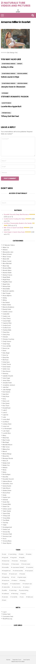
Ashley (19, 64)
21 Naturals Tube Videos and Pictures (15, 4)
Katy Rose (6, 396)
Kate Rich (6, 394)
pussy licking (24, 590)
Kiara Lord (6, 401)
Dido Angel (6, 353)
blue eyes (16, 564)
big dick (14, 557)
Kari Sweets (6, 392)
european (30, 571)
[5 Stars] (6, 52)
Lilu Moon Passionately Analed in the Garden (18, 223)
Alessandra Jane (8, 252)
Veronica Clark (7, 534)
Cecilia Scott (7, 325)
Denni (4, 350)
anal (4, 554)
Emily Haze (6, 362)
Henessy (5, 373)
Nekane (5, 467)
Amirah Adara (7, 270)
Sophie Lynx (6, 497)
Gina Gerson (6, 371)
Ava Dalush (6, 302)
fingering (6, 577)
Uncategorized (7, 527)
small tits (14, 597)
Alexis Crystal (7, 261)
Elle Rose (5, 360)
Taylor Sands (7, 511)
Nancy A (5, 461)
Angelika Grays (7, 282)
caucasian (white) (18, 567)
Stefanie (5, 93)
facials (23, 574)
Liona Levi (6, 426)
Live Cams (26, 659)
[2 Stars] (2, 52)
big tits (22, 557)
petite (5, 590)
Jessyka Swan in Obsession (13, 86)
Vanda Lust (6, 529)
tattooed (30, 597)
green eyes (22, 577)
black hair (6, 561)
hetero (15, 580)
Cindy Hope (6, 344)
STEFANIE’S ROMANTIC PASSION (14, 96)
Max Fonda (6, 440)
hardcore (6, 580)
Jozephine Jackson (9, 385)
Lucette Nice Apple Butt (11, 106)
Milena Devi (6, 449)
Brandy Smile (7, 309)
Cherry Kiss (6, 334)
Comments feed (8, 616)
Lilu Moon (6, 422)
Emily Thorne (7, 364)
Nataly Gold (6, 463)
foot (14, 577)
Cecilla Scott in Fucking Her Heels (14, 219)
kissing (23, 580)
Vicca (4, 538)
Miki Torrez (6, 447)
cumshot (30, 567)
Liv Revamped (7, 428)
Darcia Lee (6, 348)
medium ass (28, 584)
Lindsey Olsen (7, 424)
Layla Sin (5, 415)
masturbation (16, 584)
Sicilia (4, 495)
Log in (5, 612)
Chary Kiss (6, 332)
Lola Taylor (6, 431)
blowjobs (6, 564)
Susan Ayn (6, 502)
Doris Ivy (5, 355)
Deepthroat (6, 571)
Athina (5, 300)
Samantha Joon (8, 483)
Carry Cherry (7, 318)
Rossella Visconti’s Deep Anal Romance (16, 214)
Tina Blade (6, 520)
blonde (15, 561)
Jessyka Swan (22, 83)
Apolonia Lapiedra (8, 291)
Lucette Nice (6, 103)
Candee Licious (7, 312)
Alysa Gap (6, 266)
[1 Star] (1, 52)
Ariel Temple (6, 293)
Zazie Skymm (7, 543)
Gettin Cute (6, 369)
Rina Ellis (5, 477)
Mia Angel (6, 442)
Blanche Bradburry (8, 307)
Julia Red (5, 387)
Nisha (4, 472)
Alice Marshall (7, 263)
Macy (4, 435)
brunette (6, 567)
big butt (5, 557)
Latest (18, 11)
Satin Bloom (6, 488)
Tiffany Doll (6, 113)
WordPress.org (7, 619)
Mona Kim (6, 456)
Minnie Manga (7, 454)
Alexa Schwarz (7, 254)
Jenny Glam (6, 380)
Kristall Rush (6, 408)
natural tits (6, 587)
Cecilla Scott (7, 328)
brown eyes (26, 564)
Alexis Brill (6, 259)
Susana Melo (7, 504)
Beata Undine (7, 305)
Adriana (5, 250)
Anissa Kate (6, 286)
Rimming (15, 594)
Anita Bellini (6, 289)
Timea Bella (6, 518)
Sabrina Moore (7, 481)
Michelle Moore (7, 445)
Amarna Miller (7, 268)
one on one (17, 587)
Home (8, 659)
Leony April (6, 419)
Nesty (4, 470)
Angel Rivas (6, 279)
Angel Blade (6, 277)
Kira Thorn (6, 405)
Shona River (6, 493)
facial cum (14, 574)
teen (4, 600)
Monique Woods (8, 458)
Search (32, 15)
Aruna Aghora (7, 295)
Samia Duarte (7, 486)
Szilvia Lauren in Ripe (10, 77)
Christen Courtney (8, 339)
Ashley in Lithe (7, 67)
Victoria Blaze (7, 541)
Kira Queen (6, 403)
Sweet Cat (6, 506)
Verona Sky (6, 532)
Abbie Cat (6, 247)
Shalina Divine (7, 490)
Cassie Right (7, 321)
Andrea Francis (7, 275)
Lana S (5, 412)
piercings (14, 590)
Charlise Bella (7, 330)
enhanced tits (18, 571)
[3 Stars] (3, 52)
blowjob (24, 561)
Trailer (5, 525)
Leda (4, 417)
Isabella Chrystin (8, 376)
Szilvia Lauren (22, 73)
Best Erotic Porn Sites (18, 661)
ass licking (13, 554)
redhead (6, 594)
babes (29, 554)
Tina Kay (5, 522)
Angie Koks (6, 284)
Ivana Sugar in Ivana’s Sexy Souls (14, 232)
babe (22, 554)
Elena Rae (6, 357)
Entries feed (6, 614)
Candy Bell (6, 314)
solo (22, 597)
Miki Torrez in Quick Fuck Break (13, 228)
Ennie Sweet (6, 367)
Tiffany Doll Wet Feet (10, 116)
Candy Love (6, 316)
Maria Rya (6, 438)
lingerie (5, 584)
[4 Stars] (5, 52)
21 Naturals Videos (8, 64)
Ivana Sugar (6, 378)
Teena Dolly (6, 513)
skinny (24, 594)
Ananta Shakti (7, 273)
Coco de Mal (7, 346)
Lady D (5, 410)
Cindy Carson (7, 341)
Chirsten (5, 337)
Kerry (4, 399)
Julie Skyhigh (7, 389)
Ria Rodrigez (7, 474)
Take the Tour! (16, 659)
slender (5, 597)
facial (5, 574)
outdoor (27, 587)
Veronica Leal (7, 536)
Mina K (5, 451)
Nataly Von (6, 465)
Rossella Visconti (8, 479)
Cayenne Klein (7, 323)
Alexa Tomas (7, 257)
